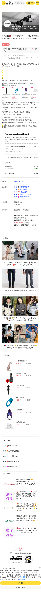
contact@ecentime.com (23, 553)
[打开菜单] (37, 3)
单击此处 (23, 577)
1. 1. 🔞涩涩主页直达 (21, 187)
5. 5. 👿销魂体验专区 (21, 197)
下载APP (30, 3)
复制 (26, 222)
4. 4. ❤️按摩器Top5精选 (22, 194)
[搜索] (15, 3)
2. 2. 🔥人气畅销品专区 (22, 189)
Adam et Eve (30, 49)
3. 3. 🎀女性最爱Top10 (22, 192)
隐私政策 (22, 579)
